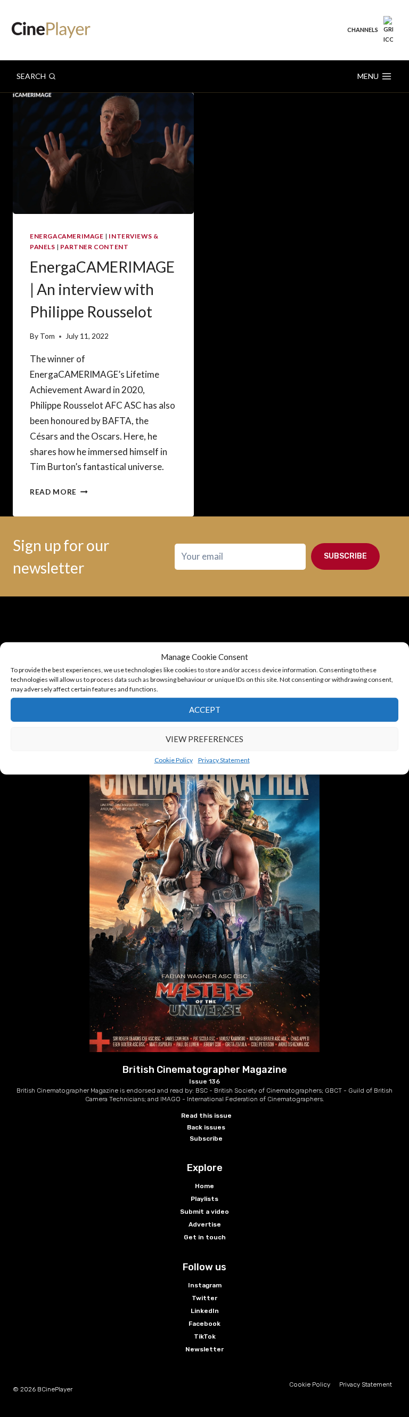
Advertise (205, 1224)
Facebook (204, 1323)
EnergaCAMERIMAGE (67, 236)
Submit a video (204, 1211)
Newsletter (204, 1349)
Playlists (204, 1199)
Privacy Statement (224, 759)
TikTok (205, 1336)
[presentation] (103, 153)
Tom (47, 336)
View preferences (204, 739)
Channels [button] (362, 29)
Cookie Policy (173, 759)
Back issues (206, 1127)
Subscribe (345, 556)
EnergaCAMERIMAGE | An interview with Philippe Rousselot (102, 289)
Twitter (204, 1298)
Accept (204, 709)
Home (204, 1186)
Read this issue (206, 1115)
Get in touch (205, 1237)
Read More (59, 492)
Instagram (205, 1285)
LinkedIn (205, 1311)
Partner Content (94, 247)
